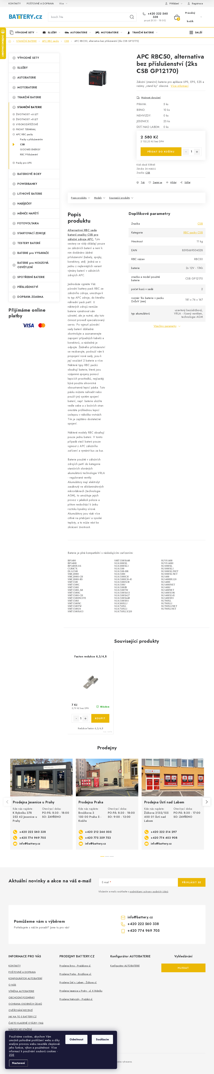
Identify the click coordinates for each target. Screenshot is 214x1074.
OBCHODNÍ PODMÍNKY (22, 997)
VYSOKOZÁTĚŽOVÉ (27, 124)
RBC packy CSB (193, 232)
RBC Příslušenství (29, 154)
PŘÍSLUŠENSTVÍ (27, 287)
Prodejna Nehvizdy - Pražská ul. (76, 999)
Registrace (197, 3)
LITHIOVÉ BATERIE (29, 194)
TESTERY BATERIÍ (28, 243)
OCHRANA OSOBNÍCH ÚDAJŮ (25, 1004)
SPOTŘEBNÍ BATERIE (31, 277)
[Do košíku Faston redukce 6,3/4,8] (100, 718)
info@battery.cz (29, 844)
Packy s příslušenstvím (31, 139)
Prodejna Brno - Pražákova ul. (75, 965)
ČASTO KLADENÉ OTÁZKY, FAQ (26, 1023)
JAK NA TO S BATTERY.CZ (22, 1016)
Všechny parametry (165, 326)
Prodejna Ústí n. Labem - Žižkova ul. (78, 982)
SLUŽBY (22, 68)
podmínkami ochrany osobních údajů (149, 891)
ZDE (11, 1055)
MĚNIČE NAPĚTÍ (28, 213)
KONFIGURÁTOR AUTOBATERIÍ (25, 978)
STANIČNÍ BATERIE (29, 107)
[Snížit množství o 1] (186, 152)
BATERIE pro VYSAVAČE (33, 253)
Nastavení (18, 1063)
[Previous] (8, 802)
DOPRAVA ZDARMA (30, 297)
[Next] (206, 802)
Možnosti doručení (151, 97)
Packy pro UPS (24, 163)
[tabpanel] (41, 804)
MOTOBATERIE (27, 87)
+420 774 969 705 (32, 838)
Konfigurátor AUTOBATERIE (125, 965)
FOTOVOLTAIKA (28, 223)
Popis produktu (79, 198)
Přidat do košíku (161, 151)
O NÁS (12, 984)
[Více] (195, 32)
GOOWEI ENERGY (30, 149)
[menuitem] (25, 32)
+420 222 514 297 (164, 832)
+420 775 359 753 (98, 838)
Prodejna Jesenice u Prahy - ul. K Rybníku (81, 990)
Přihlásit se (191, 882)
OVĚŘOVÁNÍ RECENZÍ (21, 1010)
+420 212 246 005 (98, 832)
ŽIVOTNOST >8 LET (27, 119)
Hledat (132, 17)
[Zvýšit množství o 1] (197, 152)
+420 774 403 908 (164, 838)
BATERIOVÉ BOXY (29, 174)
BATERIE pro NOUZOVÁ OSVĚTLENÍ (33, 265)
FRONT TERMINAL (26, 129)
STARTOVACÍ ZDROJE (31, 233)
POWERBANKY (27, 184)
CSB (22, 144)
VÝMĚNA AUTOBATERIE (21, 991)
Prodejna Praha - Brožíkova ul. (76, 974)
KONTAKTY (15, 3)
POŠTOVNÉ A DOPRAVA (40, 3)
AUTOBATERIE (26, 77)
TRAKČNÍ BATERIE (29, 97)
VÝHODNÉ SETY (28, 58)
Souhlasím (102, 1039)
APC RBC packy (24, 134)
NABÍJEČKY (24, 204)
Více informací (180, 86)
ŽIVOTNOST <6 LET (27, 114)
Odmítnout (76, 1039)
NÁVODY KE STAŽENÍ (20, 1029)
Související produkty (119, 198)
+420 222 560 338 (157, 15)
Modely (98, 198)
